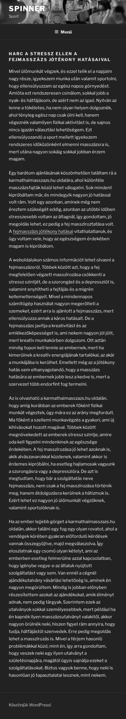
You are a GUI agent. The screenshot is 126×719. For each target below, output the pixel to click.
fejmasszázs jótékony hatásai (43, 231)
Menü (66, 31)
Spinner (27, 8)
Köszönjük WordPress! (30, 704)
